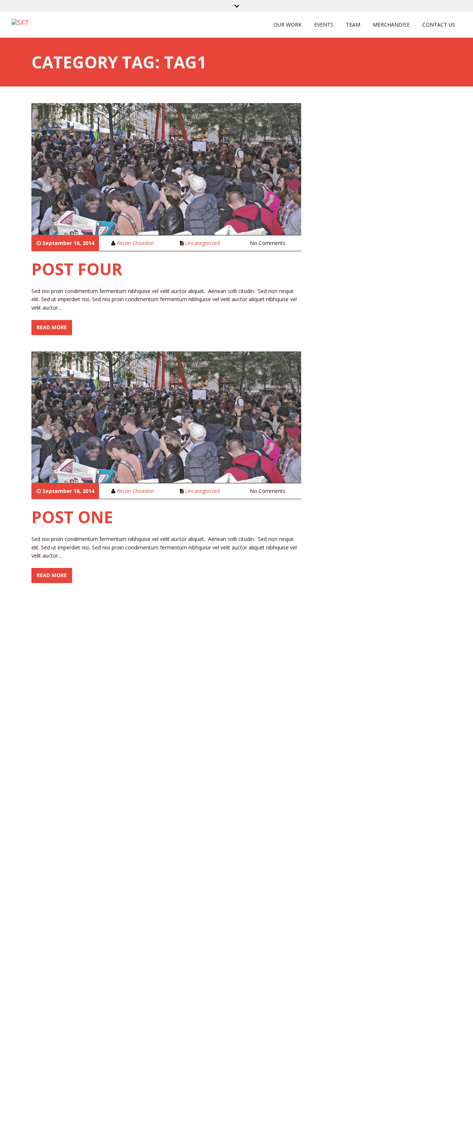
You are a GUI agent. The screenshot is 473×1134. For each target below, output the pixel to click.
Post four (76, 269)
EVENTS (323, 24)
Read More (52, 327)
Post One (72, 517)
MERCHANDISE (391, 24)
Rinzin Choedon (135, 242)
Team (353, 24)
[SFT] (20, 22)
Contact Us (438, 24)
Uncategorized (202, 242)
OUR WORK (287, 24)
